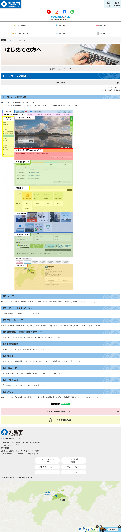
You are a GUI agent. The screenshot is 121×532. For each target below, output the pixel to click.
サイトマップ (47, 472)
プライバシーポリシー (47, 467)
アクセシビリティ (73, 467)
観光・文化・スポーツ (21, 33)
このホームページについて (47, 460)
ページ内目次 (60, 83)
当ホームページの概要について (60, 412)
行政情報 (102, 33)
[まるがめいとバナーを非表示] (97, 526)
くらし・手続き (21, 25)
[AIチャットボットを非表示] (119, 526)
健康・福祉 (62, 25)
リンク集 (74, 472)
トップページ (11, 40)
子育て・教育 (102, 25)
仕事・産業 (62, 33)
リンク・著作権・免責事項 (73, 460)
